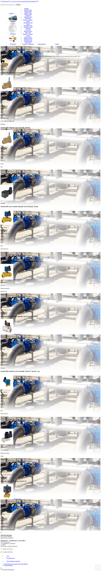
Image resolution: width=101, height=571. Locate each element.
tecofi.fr (12, 569)
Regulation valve (28, 25)
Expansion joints (28, 41)
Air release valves (28, 27)
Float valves (28, 42)
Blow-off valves (28, 31)
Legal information (8, 565)
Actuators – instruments (28, 44)
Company (11, 13)
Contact (57, 44)
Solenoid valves (28, 39)
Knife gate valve (28, 17)
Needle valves (28, 12)
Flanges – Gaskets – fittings (28, 20)
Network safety (28, 11)
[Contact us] (37, 1)
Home (5, 46)
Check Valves (28, 37)
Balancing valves (28, 38)
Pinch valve (28, 32)
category (7, 48)
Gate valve (28, 29)
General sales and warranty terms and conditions (16, 564)
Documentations (42, 44)
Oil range (28, 28)
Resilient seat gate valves (28, 23)
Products (26, 8)
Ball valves (28, 18)
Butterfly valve (28, 10)
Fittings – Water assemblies (28, 15)
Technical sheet (17, 90)
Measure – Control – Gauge (28, 34)
